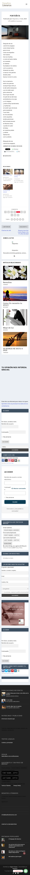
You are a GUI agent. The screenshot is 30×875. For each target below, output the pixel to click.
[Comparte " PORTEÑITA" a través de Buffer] (24, 212)
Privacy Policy (18, 547)
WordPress (15, 868)
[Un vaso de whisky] (19, 171)
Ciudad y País (5, 582)
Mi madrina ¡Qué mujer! (15, 856)
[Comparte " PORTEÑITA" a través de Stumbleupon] (11, 215)
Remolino (7, 282)
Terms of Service (7, 547)
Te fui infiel (9, 700)
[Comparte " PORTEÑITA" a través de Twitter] (8, 212)
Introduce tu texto (8, 558)
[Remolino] (15, 273)
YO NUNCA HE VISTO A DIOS (13, 349)
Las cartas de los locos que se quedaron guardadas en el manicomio (17, 846)
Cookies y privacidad (7, 742)
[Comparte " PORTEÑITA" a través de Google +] (11, 212)
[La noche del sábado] (8, 187)
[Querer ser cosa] (8, 171)
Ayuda (16, 871)
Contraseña (5, 432)
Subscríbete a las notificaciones (10, 756)
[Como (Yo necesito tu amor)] (15, 294)
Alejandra (15, 19)
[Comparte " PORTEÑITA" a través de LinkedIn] (21, 212)
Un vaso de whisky (17, 175)
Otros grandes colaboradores (12, 701)
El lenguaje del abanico (15, 839)
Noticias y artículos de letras (12, 696)
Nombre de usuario (8, 424)
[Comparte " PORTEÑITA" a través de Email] (15, 215)
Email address (7, 527)
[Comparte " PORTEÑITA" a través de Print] (18, 215)
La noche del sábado (6, 191)
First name (9, 532)
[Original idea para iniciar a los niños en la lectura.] (3, 694)
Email (3, 576)
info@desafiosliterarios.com (9, 814)
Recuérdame (7, 437)
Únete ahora (10, 508)
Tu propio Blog (9, 871)
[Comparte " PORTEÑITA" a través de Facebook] (5, 212)
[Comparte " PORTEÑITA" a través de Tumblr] (14, 212)
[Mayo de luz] (15, 317)
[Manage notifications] (24, 853)
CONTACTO (22, 871)
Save (19, 212)
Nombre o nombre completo (9, 570)
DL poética (12, 21)
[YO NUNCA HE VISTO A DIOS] (15, 339)
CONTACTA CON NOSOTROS (9, 824)
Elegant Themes (13, 866)
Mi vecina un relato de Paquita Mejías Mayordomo (17, 851)
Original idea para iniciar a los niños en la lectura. (17, 693)
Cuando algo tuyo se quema (13, 706)
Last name (9, 538)
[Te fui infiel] (3, 701)
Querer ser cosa (7, 175)
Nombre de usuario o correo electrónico (13, 478)
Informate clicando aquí (8, 718)
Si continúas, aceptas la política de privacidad (16, 592)
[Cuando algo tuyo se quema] (3, 707)
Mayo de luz (8, 327)
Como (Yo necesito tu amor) (12, 304)
